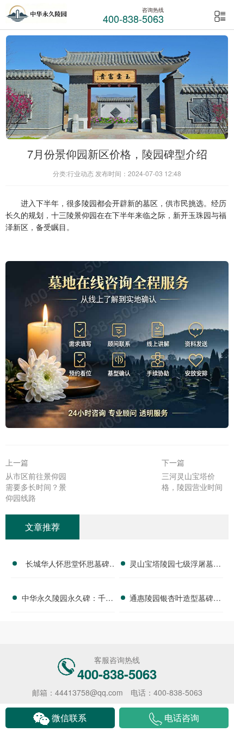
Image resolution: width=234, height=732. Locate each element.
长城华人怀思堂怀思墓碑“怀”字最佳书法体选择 (67, 565)
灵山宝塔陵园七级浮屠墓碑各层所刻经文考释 (175, 565)
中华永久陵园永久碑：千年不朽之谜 (67, 599)
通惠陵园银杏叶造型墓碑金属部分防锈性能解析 (175, 599)
